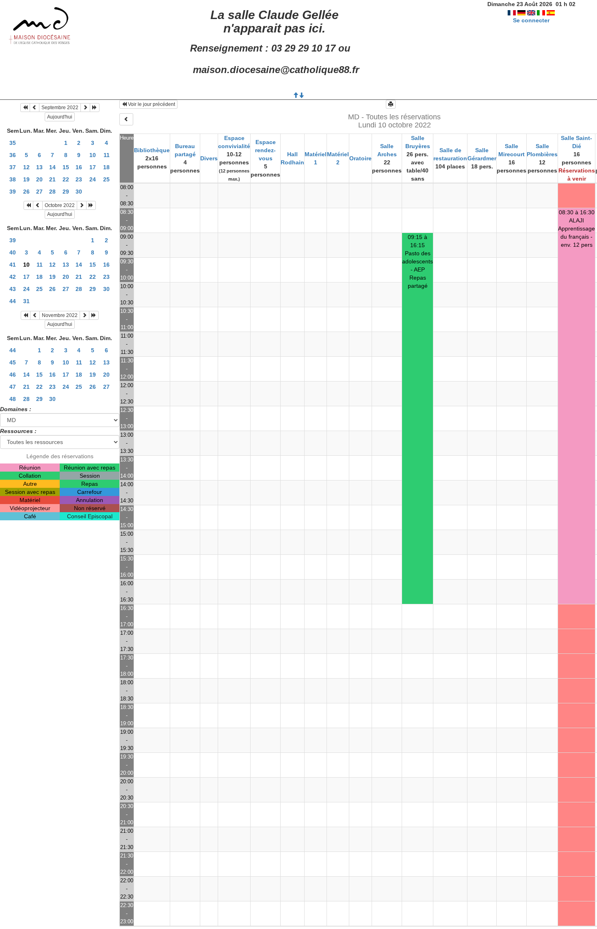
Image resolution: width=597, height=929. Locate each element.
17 (92, 167)
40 (12, 252)
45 (12, 362)
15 (66, 167)
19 (26, 179)
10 (92, 155)
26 (26, 191)
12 (26, 167)
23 (79, 179)
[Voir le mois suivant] (85, 107)
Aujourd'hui (59, 117)
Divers (209, 158)
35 (12, 143)
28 (52, 191)
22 (66, 179)
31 (26, 301)
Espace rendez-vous (265, 150)
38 (12, 179)
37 (12, 167)
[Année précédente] (25, 107)
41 (12, 264)
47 (12, 387)
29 (66, 191)
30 (79, 191)
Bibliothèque (152, 150)
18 (106, 167)
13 (39, 167)
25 (106, 179)
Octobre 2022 (60, 205)
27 (39, 191)
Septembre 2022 (59, 107)
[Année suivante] (95, 107)
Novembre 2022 (60, 315)
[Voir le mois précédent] (34, 107)
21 (52, 179)
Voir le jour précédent (151, 104)
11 (107, 155)
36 (12, 155)
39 (12, 191)
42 (12, 277)
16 (79, 167)
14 (52, 167)
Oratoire (360, 158)
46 (12, 374)
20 (39, 179)
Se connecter (531, 20)
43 (12, 289)
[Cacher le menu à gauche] (126, 119)
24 (92, 179)
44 (12, 301)
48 (12, 399)
